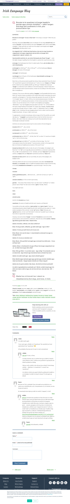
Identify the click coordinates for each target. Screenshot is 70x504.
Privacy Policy (49, 494)
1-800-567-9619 (66, 1)
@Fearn (24, 397)
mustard (53, 297)
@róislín (28, 424)
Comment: (15, 449)
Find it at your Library (41, 320)
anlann (17, 295)
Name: (15, 436)
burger (50, 295)
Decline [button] (35, 500)
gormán (19, 297)
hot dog (30, 297)
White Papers (19, 484)
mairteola (47, 297)
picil (17, 299)
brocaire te (41, 295)
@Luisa (24, 355)
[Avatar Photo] (15, 339)
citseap (14, 297)
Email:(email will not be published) (22, 442)
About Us (6, 481)
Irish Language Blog (16, 11)
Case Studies (18, 481)
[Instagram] (50, 482)
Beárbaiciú (22, 295)
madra (43, 297)
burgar (46, 295)
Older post (18, 469)
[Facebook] (58, 482)
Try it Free (59, 4)
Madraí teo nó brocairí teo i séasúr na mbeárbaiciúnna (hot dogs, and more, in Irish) (33, 277)
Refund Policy (35, 487)
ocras (14, 299)
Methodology (19, 487)
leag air (39, 297)
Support (34, 481)
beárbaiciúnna (29, 295)
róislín (22, 31)
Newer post (50, 469)
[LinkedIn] (61, 482)
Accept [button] (29, 500)
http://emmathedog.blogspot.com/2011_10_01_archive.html (37, 414)
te (18, 299)
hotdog (34, 297)
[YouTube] (65, 482)
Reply (53, 337)
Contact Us (34, 484)
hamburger (24, 297)
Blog (6, 484)
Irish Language (35, 31)
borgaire (36, 295)
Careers (6, 487)
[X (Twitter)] (54, 482)
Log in (66, 4)
